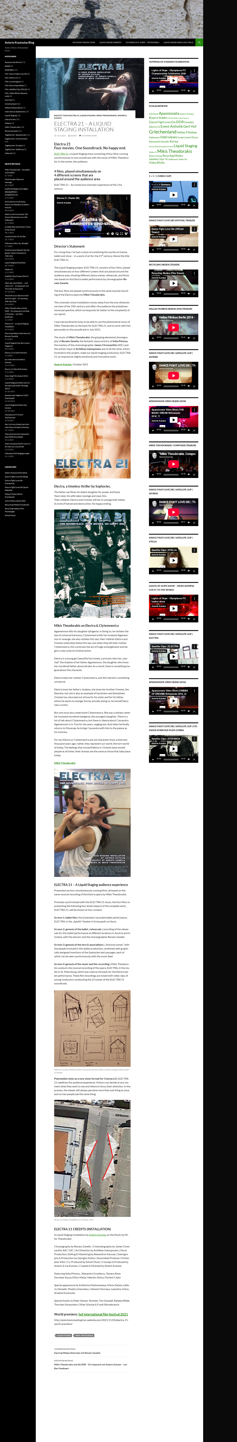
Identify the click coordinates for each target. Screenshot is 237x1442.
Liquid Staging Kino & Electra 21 (178, 42)
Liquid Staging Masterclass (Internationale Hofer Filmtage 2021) (17, 385)
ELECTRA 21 (61, 153)
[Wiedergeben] (153, 91)
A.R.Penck (153, 114)
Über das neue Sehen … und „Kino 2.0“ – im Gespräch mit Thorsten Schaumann (17, 286)
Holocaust (154, 137)
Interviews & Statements (15, 111)
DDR (180, 122)
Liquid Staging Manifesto (15, 262)
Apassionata (169, 113)
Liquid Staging (88, 115)
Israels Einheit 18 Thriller (15, 236)
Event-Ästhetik (172, 126)
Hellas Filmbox (187, 132)
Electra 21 (154, 126)
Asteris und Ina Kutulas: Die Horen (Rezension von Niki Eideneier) (16, 217)
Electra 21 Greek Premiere (16, 352)
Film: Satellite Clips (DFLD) (16, 89)
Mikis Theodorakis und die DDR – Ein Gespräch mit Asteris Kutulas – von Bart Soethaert (90, 1364)
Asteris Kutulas (97, 1234)
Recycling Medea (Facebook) (17, 504)
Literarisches (10, 119)
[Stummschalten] (189, 91)
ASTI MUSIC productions (84, 42)
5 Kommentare (89, 135)
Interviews (168, 137)
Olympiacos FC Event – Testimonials (142, 42)
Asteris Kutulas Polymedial (16, 473)
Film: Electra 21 (71, 115)
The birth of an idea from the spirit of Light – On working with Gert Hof (17, 298)
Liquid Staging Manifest (110, 42)
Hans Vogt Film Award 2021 (16, 376)
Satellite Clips (156, 159)
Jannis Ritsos (191, 137)
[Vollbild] (194, 91)
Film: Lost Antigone (13, 81)
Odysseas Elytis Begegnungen (17, 453)
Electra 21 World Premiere (16, 369)
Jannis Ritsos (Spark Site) (15, 501)
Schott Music (10, 515)
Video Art (182, 159)
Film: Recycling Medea (14, 85)
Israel (181, 137)
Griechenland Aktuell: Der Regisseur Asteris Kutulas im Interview (17, 253)
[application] (173, 80)
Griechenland (162, 131)
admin (73, 135)
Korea (174, 141)
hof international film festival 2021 (103, 1314)
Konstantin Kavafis (159, 141)
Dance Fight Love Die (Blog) (16, 476)
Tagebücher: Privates (13, 145)
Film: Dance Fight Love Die (16, 74)
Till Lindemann (171, 159)
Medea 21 (153, 152)
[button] (174, 80)
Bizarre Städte (158, 117)
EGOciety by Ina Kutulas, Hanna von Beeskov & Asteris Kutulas (17, 204)
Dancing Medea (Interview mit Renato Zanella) (77, 1351)
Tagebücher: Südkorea (14, 149)
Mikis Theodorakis (106, 115)
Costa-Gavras (183, 118)
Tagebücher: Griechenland (16, 138)
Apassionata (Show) (13, 62)
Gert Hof (189, 126)
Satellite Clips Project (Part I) (17, 276)
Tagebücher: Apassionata (15, 135)
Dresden (189, 122)
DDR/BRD (9, 70)
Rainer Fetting (155, 156)
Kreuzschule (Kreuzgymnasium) (161, 146)
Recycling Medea (173, 155)
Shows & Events (11, 131)
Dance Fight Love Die (162, 122)
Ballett (58, 115)
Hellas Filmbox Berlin (14, 108)
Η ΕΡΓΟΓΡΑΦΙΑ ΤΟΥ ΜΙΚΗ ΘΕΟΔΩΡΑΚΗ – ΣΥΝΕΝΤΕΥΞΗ (16, 192)
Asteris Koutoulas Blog (19, 42)
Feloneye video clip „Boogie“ (16, 243)
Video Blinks (157, 162)
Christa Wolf (173, 118)
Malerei (8, 123)
